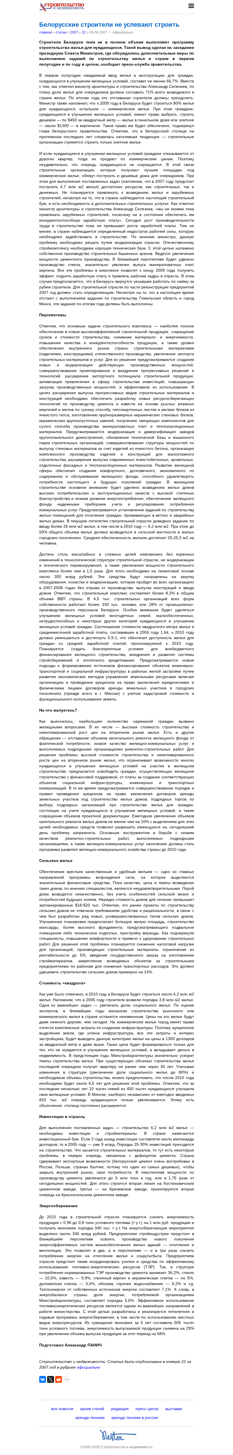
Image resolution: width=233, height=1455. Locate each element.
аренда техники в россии (134, 1417)
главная (45, 32)
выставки (173, 1408)
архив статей (92, 1408)
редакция (120, 1408)
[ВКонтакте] (42, 1379)
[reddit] (58, 1379)
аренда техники (90, 1417)
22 (84, 32)
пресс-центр (147, 1408)
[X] (50, 1379)
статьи (61, 32)
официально (88, 1367)
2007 (74, 32)
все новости (62, 1408)
